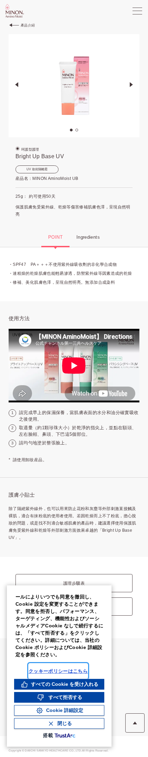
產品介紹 (28, 25)
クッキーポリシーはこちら (58, 671)
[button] (131, 85)
